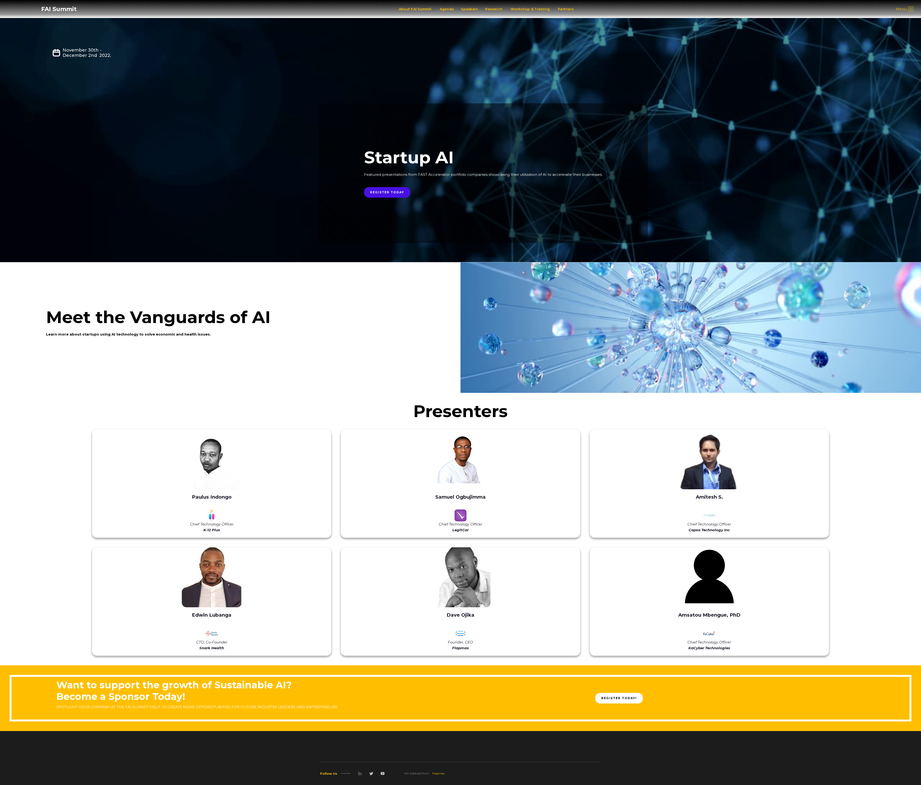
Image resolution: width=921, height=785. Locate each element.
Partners (566, 9)
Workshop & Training (530, 9)
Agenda (447, 9)
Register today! (619, 698)
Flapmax (438, 773)
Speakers (469, 9)
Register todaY (387, 192)
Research (493, 9)
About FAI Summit (415, 9)
